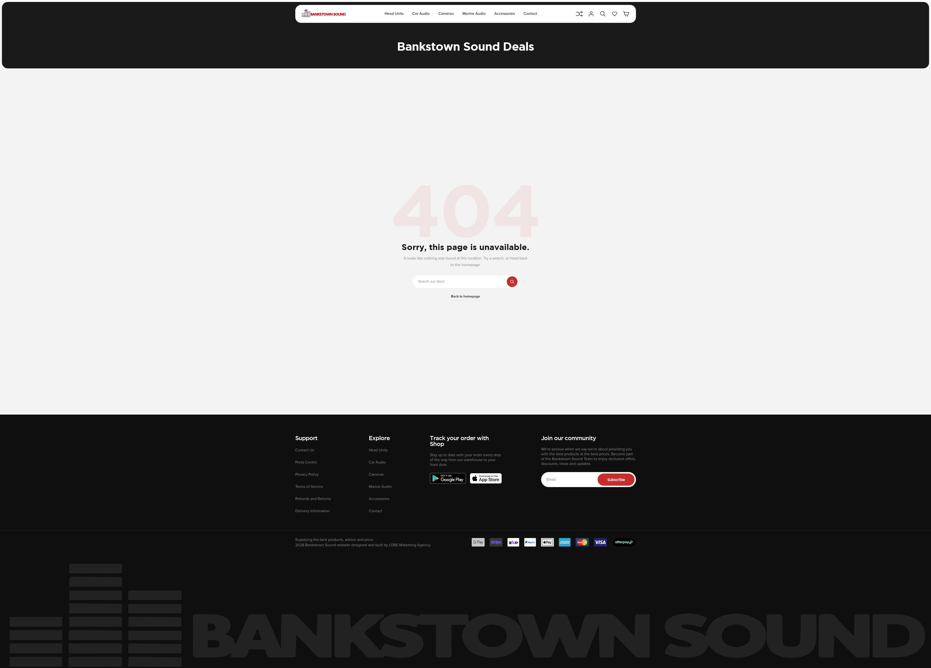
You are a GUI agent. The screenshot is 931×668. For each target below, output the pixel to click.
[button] (465, 281)
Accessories (504, 14)
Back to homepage (465, 296)
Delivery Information (312, 511)
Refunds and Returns (313, 499)
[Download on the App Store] (486, 478)
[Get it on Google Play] (448, 478)
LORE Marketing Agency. (410, 545)
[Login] (591, 13)
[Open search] (602, 13)
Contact (530, 14)
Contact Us (304, 450)
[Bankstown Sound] (324, 14)
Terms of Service (309, 487)
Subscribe (616, 479)
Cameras (446, 14)
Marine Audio (474, 14)
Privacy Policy (307, 474)
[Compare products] (579, 13)
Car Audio (421, 14)
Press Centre (306, 462)
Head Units (394, 14)
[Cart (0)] (626, 13)
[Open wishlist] (614, 13)
